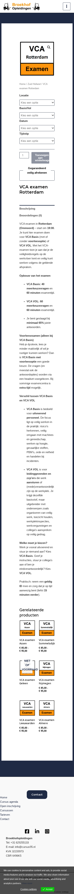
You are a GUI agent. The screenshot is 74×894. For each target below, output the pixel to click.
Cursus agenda (9, 801)
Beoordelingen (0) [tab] (30, 215)
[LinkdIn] (37, 831)
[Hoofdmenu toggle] (66, 6)
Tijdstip (24, 133)
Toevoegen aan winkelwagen (42, 158)
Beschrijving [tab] (27, 208)
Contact (37, 794)
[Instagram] (47, 831)
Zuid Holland (34, 84)
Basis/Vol (25, 108)
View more (27, 883)
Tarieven (5, 814)
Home (22, 84)
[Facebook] (27, 831)
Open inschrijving (10, 806)
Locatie (24, 95)
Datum (23, 121)
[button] (49, 47)
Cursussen (6, 810)
